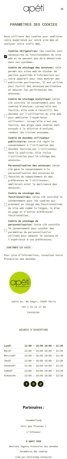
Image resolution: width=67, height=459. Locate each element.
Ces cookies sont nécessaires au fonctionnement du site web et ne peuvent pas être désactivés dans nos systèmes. (35, 56)
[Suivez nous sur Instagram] (33, 384)
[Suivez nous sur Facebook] (26, 384)
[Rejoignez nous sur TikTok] (41, 384)
